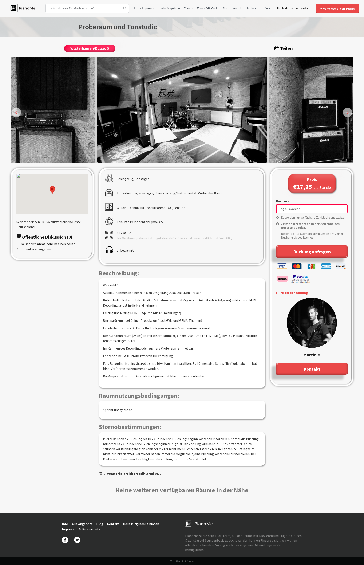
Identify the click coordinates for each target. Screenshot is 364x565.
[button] (52, 190)
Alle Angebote (170, 8)
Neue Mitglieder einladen (141, 524)
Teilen (286, 48)
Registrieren (285, 8)
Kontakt (237, 8)
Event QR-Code (208, 8)
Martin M (312, 355)
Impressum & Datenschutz (81, 529)
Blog (225, 8)
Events (188, 8)
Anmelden (302, 8)
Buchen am (284, 201)
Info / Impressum (145, 8)
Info (65, 524)
